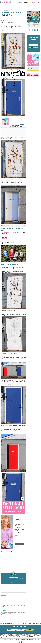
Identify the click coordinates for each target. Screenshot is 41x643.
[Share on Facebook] (1, 20)
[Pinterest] (32, 2)
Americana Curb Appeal (6, 232)
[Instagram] (30, 2)
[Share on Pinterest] (7, 20)
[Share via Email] (3, 20)
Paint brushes (4, 238)
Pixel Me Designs (31, 639)
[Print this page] (9, 20)
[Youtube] (34, 2)
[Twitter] (37, 2)
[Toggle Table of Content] (24, 225)
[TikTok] (38, 2)
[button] (2, 33)
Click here (13, 582)
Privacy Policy (23, 639)
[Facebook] (35, 2)
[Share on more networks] (11, 20)
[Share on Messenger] (5, 20)
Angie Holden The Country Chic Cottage (6, 2)
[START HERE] (4, 6)
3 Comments (12, 15)
